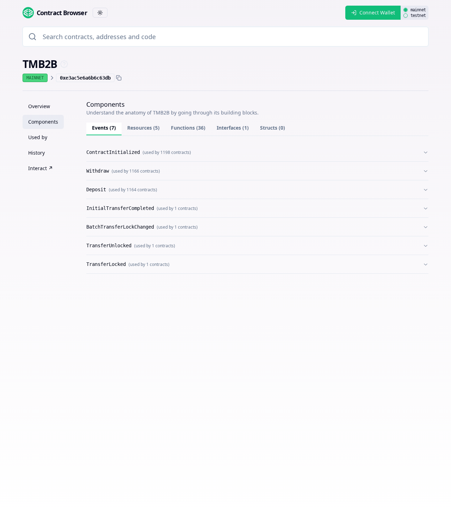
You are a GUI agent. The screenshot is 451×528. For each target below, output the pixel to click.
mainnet (418, 9)
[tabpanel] (257, 208)
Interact (40, 168)
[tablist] (257, 129)
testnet (418, 15)
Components (43, 121)
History (36, 152)
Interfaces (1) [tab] (233, 127)
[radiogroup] (414, 12)
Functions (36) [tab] (188, 127)
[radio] (405, 10)
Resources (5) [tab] (143, 127)
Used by (37, 137)
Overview (39, 106)
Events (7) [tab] (104, 127)
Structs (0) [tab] (272, 127)
